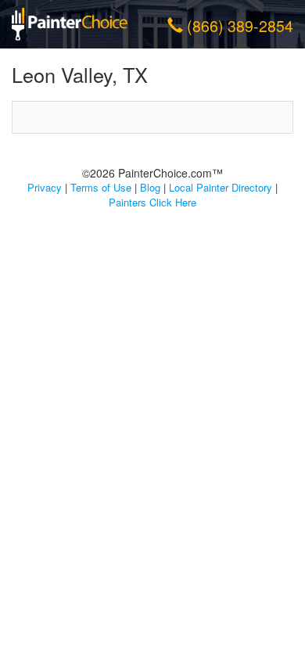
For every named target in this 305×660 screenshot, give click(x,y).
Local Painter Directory (220, 187)
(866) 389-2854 (240, 26)
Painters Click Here (152, 202)
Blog (150, 187)
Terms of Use (100, 187)
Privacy (44, 187)
